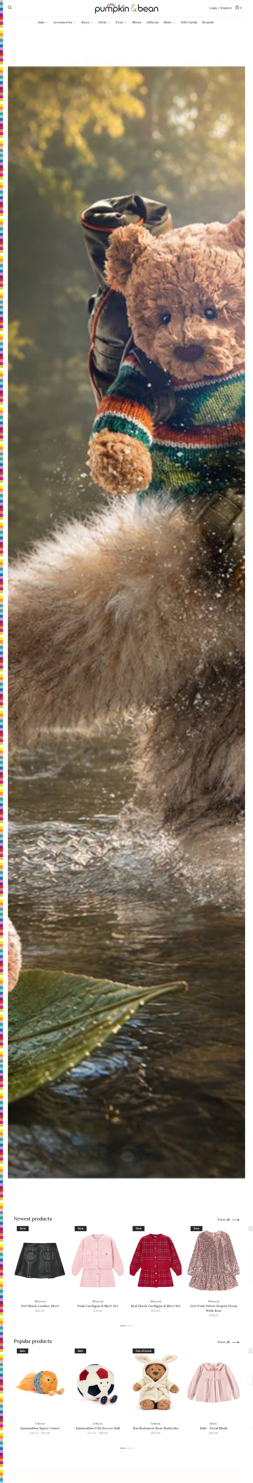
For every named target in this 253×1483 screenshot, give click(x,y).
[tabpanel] (40, 1274)
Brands (208, 22)
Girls (102, 22)
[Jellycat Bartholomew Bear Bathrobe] (156, 1383)
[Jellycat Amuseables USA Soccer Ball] (98, 1383)
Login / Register (220, 8)
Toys (119, 22)
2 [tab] (131, 1325)
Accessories (63, 22)
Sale (41, 22)
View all (223, 1219)
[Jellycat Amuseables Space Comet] (40, 1383)
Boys (85, 22)
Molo (168, 22)
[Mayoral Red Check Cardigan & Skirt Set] (156, 1260)
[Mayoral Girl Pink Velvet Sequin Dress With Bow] (214, 1260)
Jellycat (152, 22)
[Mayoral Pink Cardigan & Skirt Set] (98, 1260)
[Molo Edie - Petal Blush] (214, 1383)
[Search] (10, 8)
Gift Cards (189, 22)
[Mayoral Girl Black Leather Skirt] (40, 1260)
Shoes (136, 22)
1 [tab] (124, 1325)
